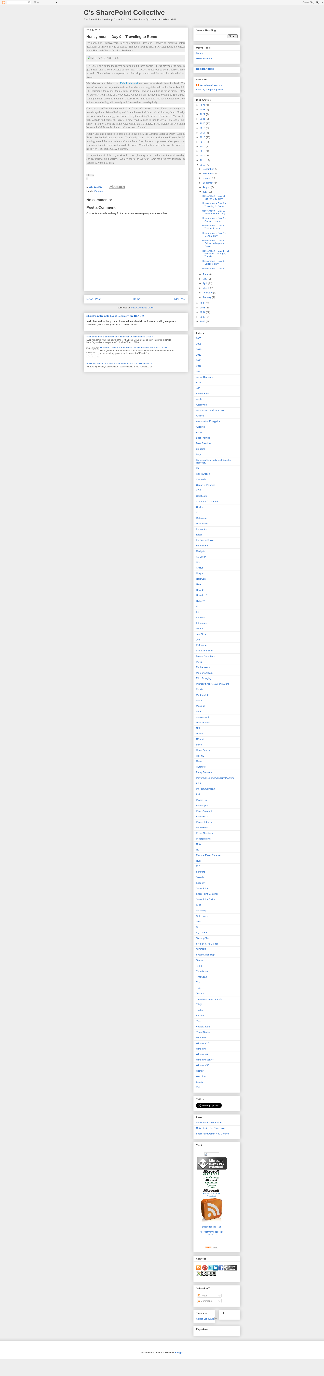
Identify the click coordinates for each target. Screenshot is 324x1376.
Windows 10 (202, 1043)
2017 (203, 132)
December (208, 169)
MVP (198, 711)
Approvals (201, 404)
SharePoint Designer (207, 893)
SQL (198, 927)
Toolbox (200, 993)
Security (200, 882)
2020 (203, 123)
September (209, 182)
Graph (199, 573)
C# (197, 468)
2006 (203, 317)
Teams (199, 960)
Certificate (201, 496)
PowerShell (202, 827)
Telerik (199, 965)
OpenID (200, 755)
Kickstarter (201, 645)
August (207, 187)
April (205, 283)
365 (198, 371)
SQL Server (202, 932)
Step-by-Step (203, 938)
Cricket (200, 507)
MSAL (199, 700)
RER (198, 860)
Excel (199, 534)
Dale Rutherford (129, 83)
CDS (198, 490)
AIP (198, 388)
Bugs (198, 454)
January (207, 297)
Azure (199, 432)
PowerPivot (202, 816)
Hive (198, 584)
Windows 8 (202, 1054)
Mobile (199, 689)
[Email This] (111, 187)
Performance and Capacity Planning (215, 777)
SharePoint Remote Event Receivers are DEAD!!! (115, 316)
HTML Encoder (204, 58)
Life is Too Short (204, 650)
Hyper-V (200, 601)
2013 (203, 151)
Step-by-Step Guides (207, 943)
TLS (198, 987)
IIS (197, 612)
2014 (203, 146)
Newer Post (93, 299)
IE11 (198, 606)
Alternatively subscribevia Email (212, 1233)
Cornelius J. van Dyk (211, 85)
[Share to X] (117, 187)
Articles (200, 415)
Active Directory (204, 377)
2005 (203, 321)
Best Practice (203, 437)
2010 (203, 164)
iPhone (200, 628)
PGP (198, 783)
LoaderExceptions (205, 656)
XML (198, 1087)
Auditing (200, 426)
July (205, 191)
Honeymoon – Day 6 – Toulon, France (214, 227)
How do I (201, 590)
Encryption (201, 529)
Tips (198, 982)
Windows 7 (202, 1048)
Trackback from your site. (209, 999)
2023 (203, 109)
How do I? (201, 595)
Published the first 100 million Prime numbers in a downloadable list (119, 363)
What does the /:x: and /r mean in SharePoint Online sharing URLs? (119, 336)
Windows (201, 1037)
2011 (203, 160)
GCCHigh (201, 556)
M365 (199, 661)
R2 (197, 849)
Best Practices (203, 443)
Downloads (202, 523)
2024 (203, 105)
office (199, 744)
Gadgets (200, 551)
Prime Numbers (204, 833)
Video (199, 1021)
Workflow (201, 1076)
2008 (203, 307)
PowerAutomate (204, 811)
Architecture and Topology (210, 410)
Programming (203, 838)
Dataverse (201, 518)
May (205, 278)
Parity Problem (204, 772)
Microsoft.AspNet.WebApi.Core (212, 683)
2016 (203, 137)
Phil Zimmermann (205, 788)
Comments (206, 1300)
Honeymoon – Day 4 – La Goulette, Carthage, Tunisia (215, 253)
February (208, 292)
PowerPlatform (204, 822)
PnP (198, 794)
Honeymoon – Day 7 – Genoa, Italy (214, 234)
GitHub (200, 567)
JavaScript (201, 634)
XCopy (199, 1082)
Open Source (203, 750)
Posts (203, 1295)
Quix (198, 844)
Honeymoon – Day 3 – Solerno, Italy (214, 262)
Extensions (202, 545)
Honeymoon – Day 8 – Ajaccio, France (214, 219)
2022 (203, 114)
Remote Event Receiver (208, 855)
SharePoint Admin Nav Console (213, 1133)
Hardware (201, 578)
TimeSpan (201, 976)
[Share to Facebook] (120, 187)
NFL (198, 728)
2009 (203, 303)
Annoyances (202, 393)
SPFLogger (202, 916)
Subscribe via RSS (212, 1226)
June (206, 274)
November (208, 173)
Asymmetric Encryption (208, 421)
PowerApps (202, 805)
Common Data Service (208, 501)
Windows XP (202, 1065)
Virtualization (203, 1026)
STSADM (201, 949)
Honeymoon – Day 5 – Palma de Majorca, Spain (214, 243)
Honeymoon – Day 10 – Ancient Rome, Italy (214, 212)
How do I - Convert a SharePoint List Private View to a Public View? (133, 347)
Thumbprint (202, 971)
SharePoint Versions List (209, 1122)
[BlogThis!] (114, 187)
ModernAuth (202, 695)
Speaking (201, 910)
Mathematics (203, 667)
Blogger (178, 1352)
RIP (198, 866)
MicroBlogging (203, 678)
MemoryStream (204, 672)
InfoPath (200, 617)
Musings (200, 706)
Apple (199, 399)
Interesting (201, 623)
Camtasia (201, 479)
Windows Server (204, 1059)
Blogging (200, 448)
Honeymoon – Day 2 (213, 268)
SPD (198, 905)
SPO (198, 921)
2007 (203, 312)
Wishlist (200, 1070)
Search (200, 877)
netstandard (202, 717)
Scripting (200, 871)
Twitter (199, 1010)
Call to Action (203, 473)
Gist (198, 562)
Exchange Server (205, 540)
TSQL (199, 1004)
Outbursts (201, 766)
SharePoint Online (205, 899)
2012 (203, 155)
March (206, 288)
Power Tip (201, 800)
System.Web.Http (205, 954)
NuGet (199, 733)
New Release (203, 722)
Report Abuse (205, 68)
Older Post (179, 299)
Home (136, 299)
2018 (203, 128)
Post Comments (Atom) (142, 307)
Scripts (199, 53)
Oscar (199, 761)
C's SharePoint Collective (124, 12)
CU (197, 512)
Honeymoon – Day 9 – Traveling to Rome (214, 204)
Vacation (98, 191)
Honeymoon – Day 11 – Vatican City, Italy (214, 197)
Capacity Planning (205, 485)
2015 (203, 142)
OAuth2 (200, 739)
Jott (198, 639)
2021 (203, 118)
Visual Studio (203, 1032)
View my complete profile (209, 89)
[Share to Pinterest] (123, 187)
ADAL (199, 382)
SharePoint (202, 888)
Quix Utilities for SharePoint (210, 1128)
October (207, 178)
